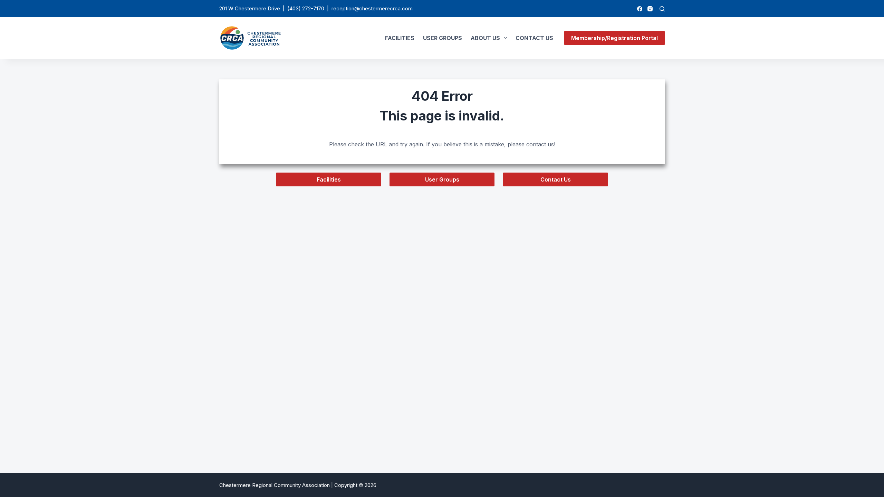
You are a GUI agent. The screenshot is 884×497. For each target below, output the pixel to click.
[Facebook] (639, 8)
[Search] (662, 8)
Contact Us (534, 38)
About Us (485, 38)
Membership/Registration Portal (614, 38)
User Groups (442, 38)
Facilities (399, 38)
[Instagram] (650, 8)
